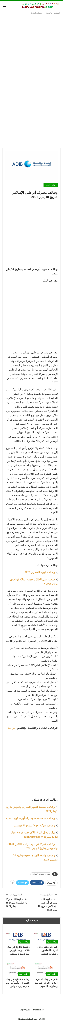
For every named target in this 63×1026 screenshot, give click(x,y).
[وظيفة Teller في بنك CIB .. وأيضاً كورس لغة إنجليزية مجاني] (17, 935)
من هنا (11, 727)
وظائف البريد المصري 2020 (40, 572)
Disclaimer (38, 1009)
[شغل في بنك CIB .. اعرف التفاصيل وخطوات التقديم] (46, 935)
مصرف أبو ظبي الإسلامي (41, 874)
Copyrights (25, 1009)
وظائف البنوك (50, 185)
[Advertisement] (31, 47)
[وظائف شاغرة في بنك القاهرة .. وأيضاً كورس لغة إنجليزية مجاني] (17, 967)
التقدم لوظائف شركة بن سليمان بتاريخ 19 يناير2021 (17, 903)
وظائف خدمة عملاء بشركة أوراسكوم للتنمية (30, 818)
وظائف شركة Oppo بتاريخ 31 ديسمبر (34, 825)
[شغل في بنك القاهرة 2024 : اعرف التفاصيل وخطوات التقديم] (46, 967)
